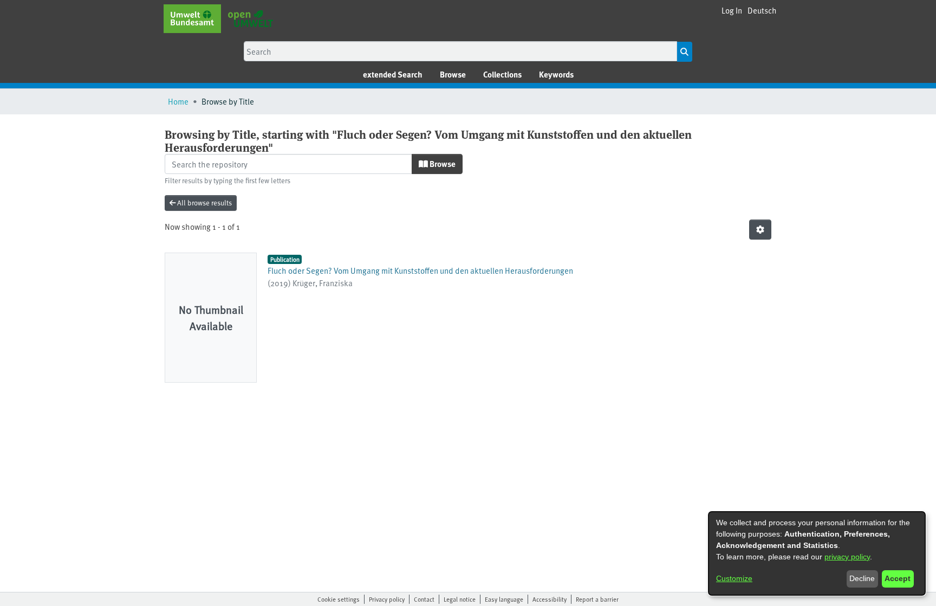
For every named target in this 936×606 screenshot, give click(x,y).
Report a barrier (597, 599)
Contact (424, 599)
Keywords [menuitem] (556, 74)
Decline (862, 578)
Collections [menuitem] (502, 74)
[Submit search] (684, 52)
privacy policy (847, 556)
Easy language (504, 599)
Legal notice (460, 599)
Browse (442, 164)
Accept (898, 578)
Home (178, 101)
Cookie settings (338, 599)
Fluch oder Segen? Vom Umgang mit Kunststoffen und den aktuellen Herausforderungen (420, 270)
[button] (762, 10)
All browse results (204, 203)
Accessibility (549, 599)
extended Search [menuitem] (392, 74)
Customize (734, 578)
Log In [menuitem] (732, 10)
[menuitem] (452, 74)
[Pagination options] (760, 230)
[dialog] (816, 553)
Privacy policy (387, 599)
